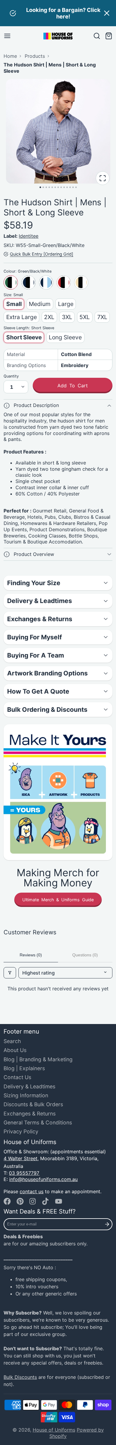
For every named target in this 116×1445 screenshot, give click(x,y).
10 (67, 187)
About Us (15, 1050)
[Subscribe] (107, 1224)
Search (12, 1041)
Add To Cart (72, 386)
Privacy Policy (21, 1131)
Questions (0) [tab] (85, 955)
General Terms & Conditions (38, 1122)
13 (76, 187)
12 (73, 187)
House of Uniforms (54, 1430)
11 (70, 187)
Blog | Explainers (24, 1068)
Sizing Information (26, 1095)
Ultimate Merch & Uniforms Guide (57, 899)
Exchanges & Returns (30, 1113)
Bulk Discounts (20, 1377)
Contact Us (17, 1077)
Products (35, 56)
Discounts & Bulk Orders (33, 1104)
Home (10, 56)
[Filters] (10, 972)
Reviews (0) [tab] (31, 955)
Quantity (11, 376)
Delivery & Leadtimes (29, 1086)
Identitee (28, 236)
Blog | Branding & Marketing (38, 1059)
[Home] (58, 36)
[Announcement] (58, 13)
